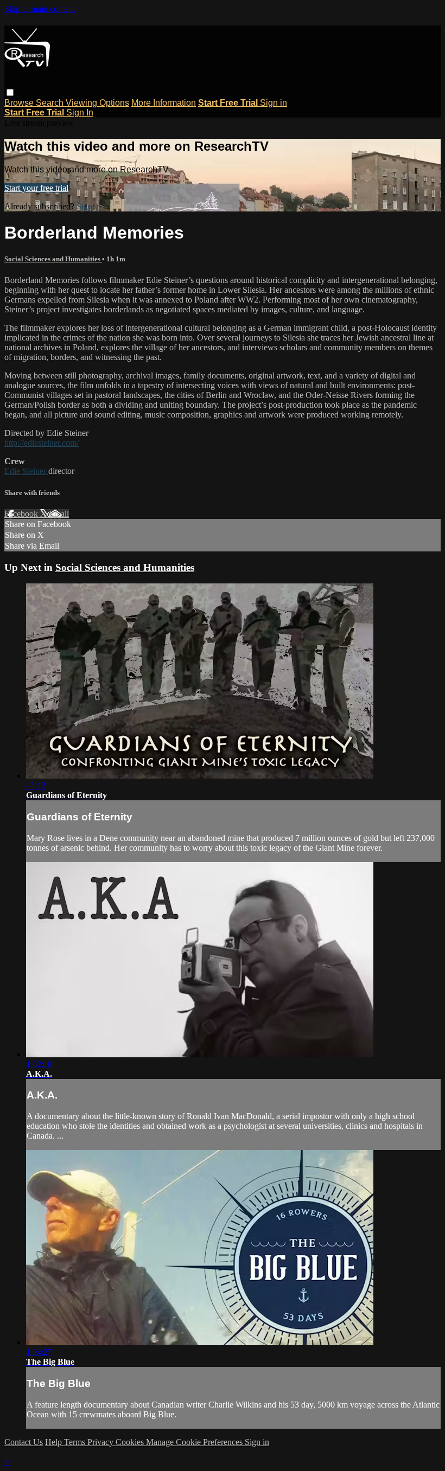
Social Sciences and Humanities (53, 259)
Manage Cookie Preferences (195, 1442)
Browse (20, 102)
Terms (75, 1442)
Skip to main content (39, 9)
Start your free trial (36, 187)
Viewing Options (97, 102)
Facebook (22, 513)
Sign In (79, 112)
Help (54, 1442)
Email (59, 513)
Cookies (131, 1442)
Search (51, 102)
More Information (163, 102)
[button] (10, 92)
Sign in (273, 102)
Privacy (101, 1442)
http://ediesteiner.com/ (41, 442)
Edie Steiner (26, 471)
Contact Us (23, 1442)
